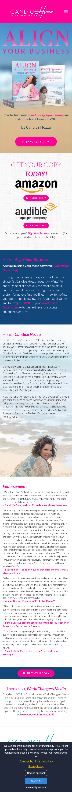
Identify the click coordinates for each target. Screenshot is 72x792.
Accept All (36, 781)
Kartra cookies (45, 761)
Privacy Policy (36, 766)
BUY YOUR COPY (36, 142)
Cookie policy (26, 761)
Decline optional (36, 773)
